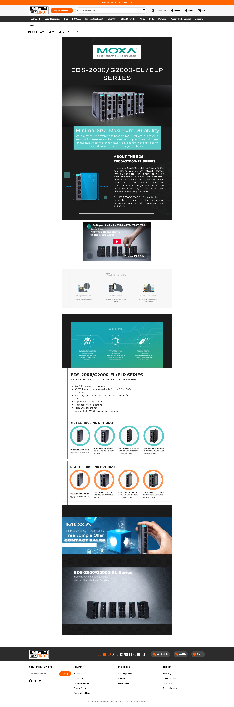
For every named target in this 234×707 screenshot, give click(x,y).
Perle (151, 19)
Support (177, 10)
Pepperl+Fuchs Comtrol (180, 19)
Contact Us (78, 678)
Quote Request (160, 10)
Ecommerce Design (132, 701)
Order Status (168, 683)
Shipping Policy (125, 673)
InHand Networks (128, 19)
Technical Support (81, 683)
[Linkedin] (40, 681)
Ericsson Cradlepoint (94, 19)
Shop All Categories (61, 10)
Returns (121, 678)
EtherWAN (111, 19)
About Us (78, 673)
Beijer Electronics (52, 19)
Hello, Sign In (168, 673)
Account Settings (170, 688)
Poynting (162, 19)
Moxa (142, 19)
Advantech (35, 19)
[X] (35, 681)
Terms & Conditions (82, 693)
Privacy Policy (80, 688)
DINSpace (76, 19)
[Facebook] (30, 681)
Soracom (199, 19)
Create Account (169, 678)
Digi (66, 19)
